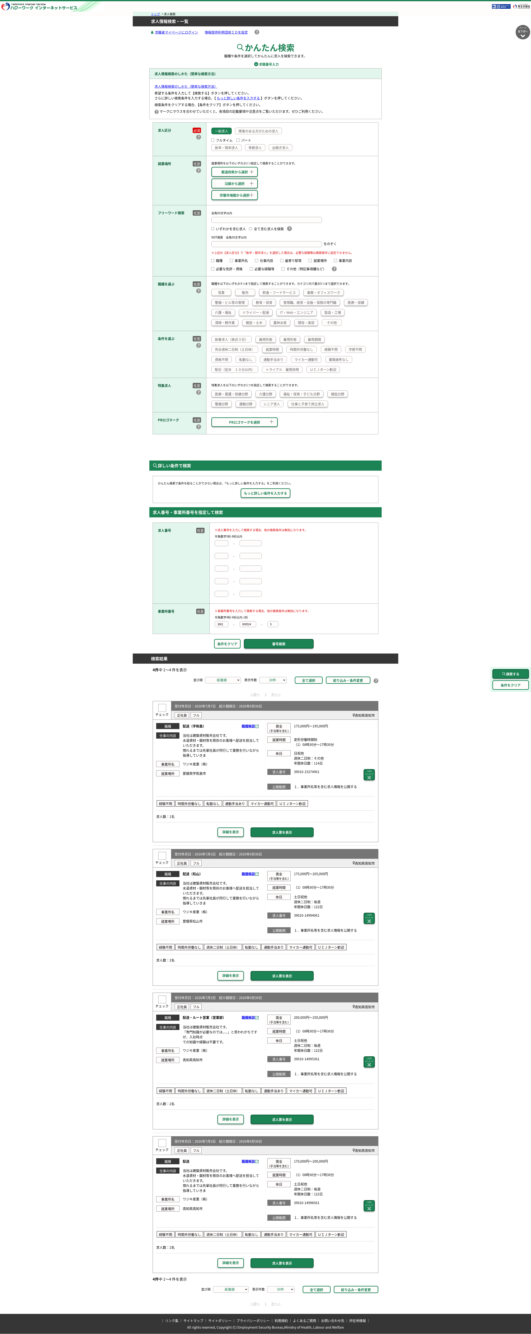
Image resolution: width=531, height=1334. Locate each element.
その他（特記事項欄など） (307, 268)
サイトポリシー (219, 1320)
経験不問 (331, 349)
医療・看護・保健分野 (231, 393)
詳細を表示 (230, 831)
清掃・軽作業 (225, 322)
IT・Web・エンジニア (296, 312)
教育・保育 (264, 302)
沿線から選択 (235, 183)
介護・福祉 (223, 312)
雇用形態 (265, 339)
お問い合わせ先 (332, 1320)
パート (246, 140)
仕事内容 (268, 260)
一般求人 (221, 130)
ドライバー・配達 (255, 312)
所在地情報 (357, 1320)
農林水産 (280, 322)
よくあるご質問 (304, 1320)
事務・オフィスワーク (323, 292)
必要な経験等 (266, 268)
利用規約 (281, 1320)
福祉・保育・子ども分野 (301, 393)
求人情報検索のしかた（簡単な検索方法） (186, 86)
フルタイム (224, 140)
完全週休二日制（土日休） (235, 349)
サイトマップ (193, 1320)
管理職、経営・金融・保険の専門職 (309, 302)
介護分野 (265, 393)
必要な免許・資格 (231, 268)
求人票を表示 (282, 832)
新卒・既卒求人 (226, 147)
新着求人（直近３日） (231, 339)
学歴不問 (355, 349)
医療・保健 (356, 302)
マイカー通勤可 (306, 359)
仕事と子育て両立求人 (307, 403)
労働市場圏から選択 (235, 195)
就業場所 (322, 260)
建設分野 (337, 393)
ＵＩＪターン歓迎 (323, 369)
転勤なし (245, 359)
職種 (221, 260)
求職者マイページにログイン (176, 32)
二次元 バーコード (369, 772)
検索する (512, 673)
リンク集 (171, 1320)
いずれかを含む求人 (231, 228)
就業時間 (272, 349)
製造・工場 (332, 312)
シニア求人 (271, 403)
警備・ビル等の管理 (230, 302)
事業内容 (347, 260)
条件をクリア (227, 643)
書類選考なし (339, 359)
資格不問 (221, 359)
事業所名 (243, 260)
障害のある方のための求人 (258, 130)
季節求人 (255, 147)
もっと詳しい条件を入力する (239, 97)
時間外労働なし (301, 349)
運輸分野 (245, 403)
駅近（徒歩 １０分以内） (235, 369)
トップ (155, 14)
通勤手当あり (273, 359)
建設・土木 (254, 322)
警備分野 (221, 403)
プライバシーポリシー (253, 1320)
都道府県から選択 (234, 171)
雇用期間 (314, 339)
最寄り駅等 (295, 260)
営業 (221, 292)
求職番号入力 (265, 64)
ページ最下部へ (523, 29)
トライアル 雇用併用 (282, 369)
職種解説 (248, 725)
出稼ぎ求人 (280, 147)
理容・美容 (306, 322)
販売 (245, 292)
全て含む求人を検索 (269, 228)
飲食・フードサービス (279, 292)
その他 (332, 322)
